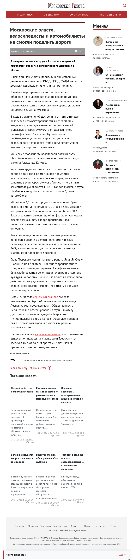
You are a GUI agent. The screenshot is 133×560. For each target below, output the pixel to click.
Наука (87, 526)
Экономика (79, 14)
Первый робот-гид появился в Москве (22, 389)
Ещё (121, 554)
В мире (74, 526)
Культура (100, 526)
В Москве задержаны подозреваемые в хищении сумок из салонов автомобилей (72, 395)
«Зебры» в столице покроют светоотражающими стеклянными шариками (72, 462)
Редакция (52, 530)
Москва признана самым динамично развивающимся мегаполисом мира (47, 393)
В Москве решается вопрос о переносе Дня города (22, 458)
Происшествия (110, 14)
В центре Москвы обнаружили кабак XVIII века (47, 458)
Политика (25, 14)
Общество (51, 14)
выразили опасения (47, 334)
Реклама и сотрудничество (73, 530)
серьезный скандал (45, 297)
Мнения (101, 26)
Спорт (114, 526)
